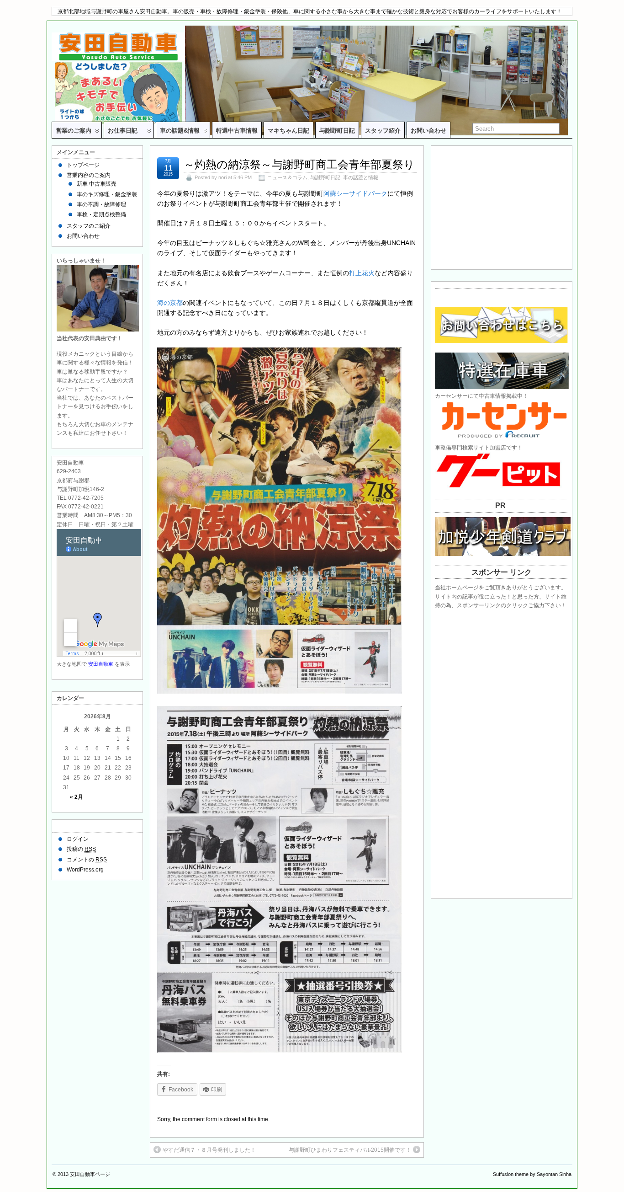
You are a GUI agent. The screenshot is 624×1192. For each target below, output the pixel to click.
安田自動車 (100, 664)
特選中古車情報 (237, 130)
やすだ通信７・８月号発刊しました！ (209, 1150)
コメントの (87, 859)
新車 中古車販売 (96, 184)
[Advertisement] (504, 205)
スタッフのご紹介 (89, 226)
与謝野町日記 (337, 130)
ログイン (78, 839)
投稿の (81, 849)
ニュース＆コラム (287, 177)
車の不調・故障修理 (101, 204)
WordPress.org (85, 869)
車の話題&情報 (180, 130)
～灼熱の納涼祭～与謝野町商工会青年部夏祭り (299, 164)
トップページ (83, 165)
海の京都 (170, 302)
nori (222, 177)
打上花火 (362, 273)
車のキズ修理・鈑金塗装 (107, 194)
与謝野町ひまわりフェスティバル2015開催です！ (350, 1150)
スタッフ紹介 (383, 130)
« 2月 (76, 797)
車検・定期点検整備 (101, 214)
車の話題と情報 (360, 177)
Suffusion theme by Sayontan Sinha (532, 1174)
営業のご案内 (73, 130)
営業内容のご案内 (89, 175)
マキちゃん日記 (288, 130)
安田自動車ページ (90, 1174)
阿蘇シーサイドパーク (355, 193)
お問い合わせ (428, 130)
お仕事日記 (125, 130)
